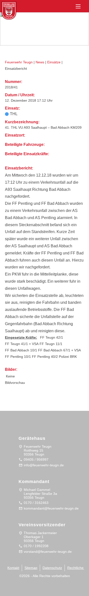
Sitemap (30, 568)
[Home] (14, 9)
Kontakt (13, 568)
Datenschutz (52, 568)
